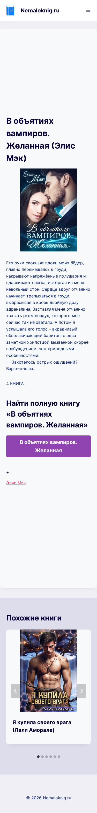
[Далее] (81, 691)
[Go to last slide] (15, 691)
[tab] (38, 756)
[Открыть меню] (88, 10)
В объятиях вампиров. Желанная (48, 446)
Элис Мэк (16, 482)
